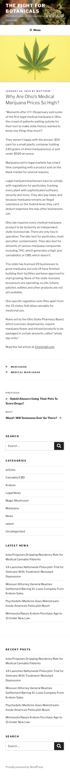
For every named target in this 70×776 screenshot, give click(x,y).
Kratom (11, 485)
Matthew (43, 91)
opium (10, 523)
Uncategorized (15, 531)
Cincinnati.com (45, 347)
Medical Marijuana (26, 372)
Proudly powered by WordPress (24, 766)
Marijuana (19, 367)
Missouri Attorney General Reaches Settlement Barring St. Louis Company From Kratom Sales (35, 589)
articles (10, 469)
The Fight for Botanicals (25, 8)
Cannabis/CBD (15, 477)
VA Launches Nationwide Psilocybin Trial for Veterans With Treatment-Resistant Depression (35, 571)
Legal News (13, 493)
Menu (37, 30)
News (9, 516)
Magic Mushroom (17, 500)
